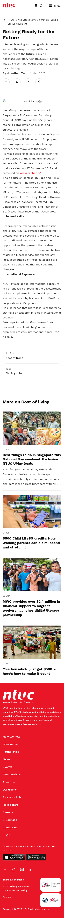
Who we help (11, 744)
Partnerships (11, 751)
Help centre (11, 804)
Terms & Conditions (13, 879)
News (6, 759)
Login (6, 835)
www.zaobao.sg (30, 173)
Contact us (10, 827)
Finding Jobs (14, 373)
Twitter (18, 81)
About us (9, 782)
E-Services (10, 819)
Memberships (12, 774)
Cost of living (14, 358)
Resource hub (12, 797)
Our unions (10, 789)
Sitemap (7, 897)
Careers (8, 812)
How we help (11, 736)
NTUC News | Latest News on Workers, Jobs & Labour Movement (33, 22)
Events (7, 766)
